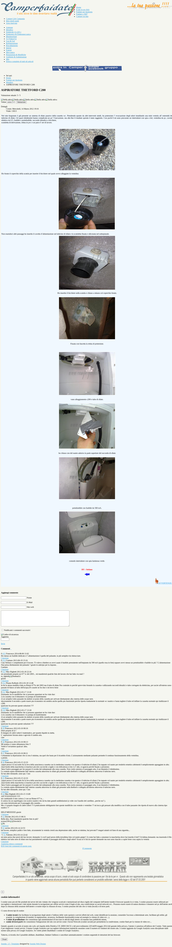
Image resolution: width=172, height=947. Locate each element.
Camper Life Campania (15, 19)
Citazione (5, 658)
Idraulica (9, 30)
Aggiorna (5, 637)
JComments (87, 848)
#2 (4, 828)
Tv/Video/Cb (11, 39)
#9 (4, 728)
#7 (4, 753)
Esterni (9, 50)
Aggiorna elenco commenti (12, 844)
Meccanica (10, 52)
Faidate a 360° (82, 14)
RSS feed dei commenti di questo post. (16, 846)
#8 (4, 742)
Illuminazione (11, 36)
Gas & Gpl (10, 41)
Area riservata (11, 23)
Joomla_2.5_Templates (10, 944)
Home (78, 7)
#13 (4, 672)
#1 (5, 835)
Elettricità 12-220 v (13, 32)
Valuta (3, 102)
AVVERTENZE (165, 583)
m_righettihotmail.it (10, 676)
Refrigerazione (12, 43)
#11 (4, 692)
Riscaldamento (12, 46)
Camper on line (82, 16)
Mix (7, 59)
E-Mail (29, 602)
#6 (4, 762)
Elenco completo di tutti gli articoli (19, 61)
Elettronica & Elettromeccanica (18, 34)
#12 (4, 683)
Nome (29, 598)
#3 (4, 817)
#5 (4, 778)
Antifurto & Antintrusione (16, 57)
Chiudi (4, 939)
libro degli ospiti (12, 21)
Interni (8, 48)
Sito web (30, 607)
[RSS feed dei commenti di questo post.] (10, 649)
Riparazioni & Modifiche (16, 55)
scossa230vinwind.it (11, 821)
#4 (4, 794)
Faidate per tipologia (84, 12)
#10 (4, 710)
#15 (4, 654)
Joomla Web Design (38, 944)
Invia (3, 644)
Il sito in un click (82, 10)
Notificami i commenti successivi (17, 630)
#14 (4, 660)
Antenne (9, 27)
